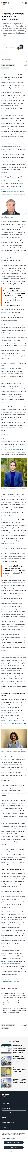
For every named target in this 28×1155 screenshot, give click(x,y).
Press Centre (5, 1108)
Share (24, 65)
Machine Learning (10, 65)
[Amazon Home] (5, 3)
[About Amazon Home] (5, 1095)
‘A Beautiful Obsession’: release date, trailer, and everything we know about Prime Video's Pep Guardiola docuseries (14, 995)
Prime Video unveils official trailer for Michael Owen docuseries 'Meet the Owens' (13, 1003)
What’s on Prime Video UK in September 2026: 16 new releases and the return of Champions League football (14, 1010)
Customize (13, 1151)
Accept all (13, 1147)
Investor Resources (7, 1122)
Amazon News (4, 8)
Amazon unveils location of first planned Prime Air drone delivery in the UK (19, 1080)
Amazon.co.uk (6, 1113)
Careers (4, 1127)
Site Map (4, 1117)
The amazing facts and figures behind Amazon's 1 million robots (19, 1069)
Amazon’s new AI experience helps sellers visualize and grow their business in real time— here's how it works (19, 1048)
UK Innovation (5, 68)
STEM (3, 65)
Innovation (11, 8)
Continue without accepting (13, 1142)
